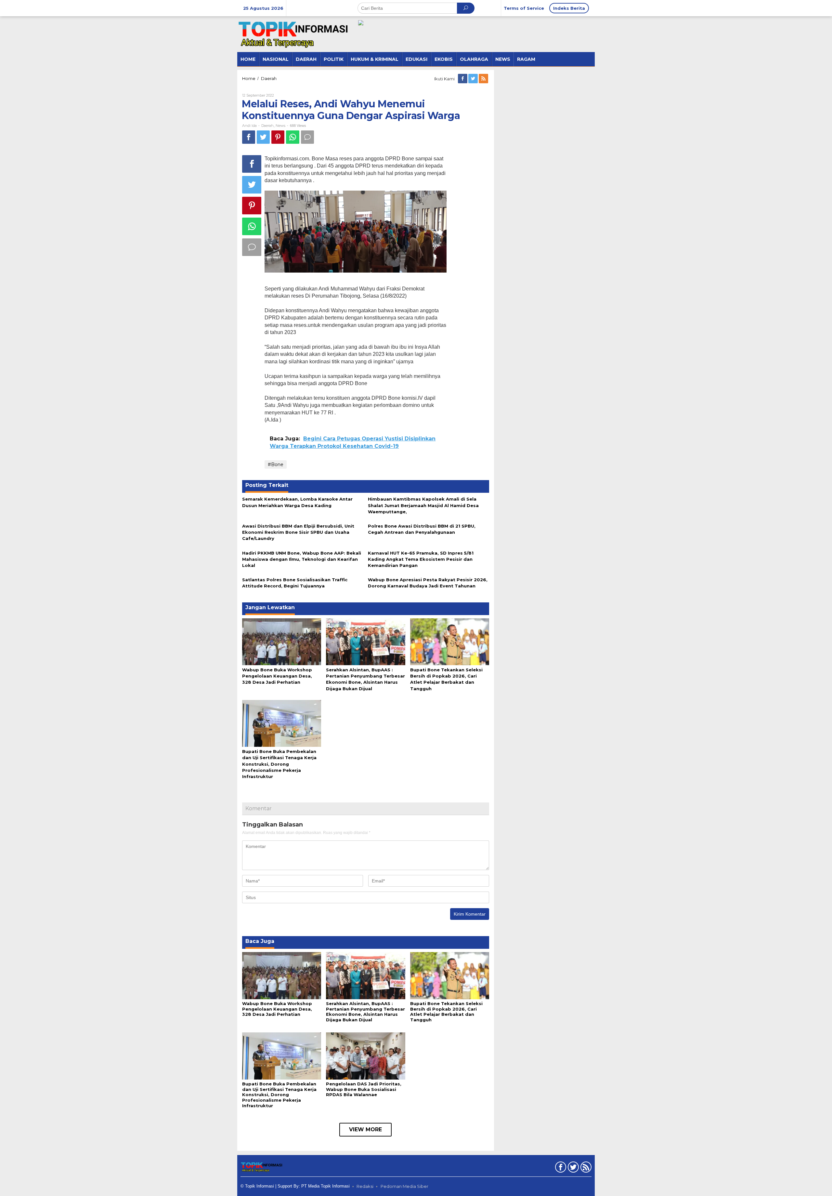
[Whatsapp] (292, 137)
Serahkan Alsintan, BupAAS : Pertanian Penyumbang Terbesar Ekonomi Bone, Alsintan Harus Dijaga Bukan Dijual (365, 1012)
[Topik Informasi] (294, 34)
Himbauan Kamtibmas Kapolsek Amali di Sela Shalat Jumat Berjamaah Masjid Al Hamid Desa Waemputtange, (423, 505)
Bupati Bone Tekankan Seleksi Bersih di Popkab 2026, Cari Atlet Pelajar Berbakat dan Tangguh (446, 1012)
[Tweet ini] (263, 137)
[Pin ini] (277, 137)
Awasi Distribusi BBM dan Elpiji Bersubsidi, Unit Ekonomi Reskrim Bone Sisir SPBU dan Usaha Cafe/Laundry (298, 532)
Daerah (267, 125)
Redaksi (365, 1186)
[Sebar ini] (248, 137)
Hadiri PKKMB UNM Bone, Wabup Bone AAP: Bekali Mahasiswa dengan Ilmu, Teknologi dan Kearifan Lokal (301, 559)
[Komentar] (307, 137)
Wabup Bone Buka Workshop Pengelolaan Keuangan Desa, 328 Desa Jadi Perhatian (277, 676)
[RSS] (484, 79)
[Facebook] (463, 79)
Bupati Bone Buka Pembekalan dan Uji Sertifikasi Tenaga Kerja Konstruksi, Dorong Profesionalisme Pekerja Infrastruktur (279, 764)
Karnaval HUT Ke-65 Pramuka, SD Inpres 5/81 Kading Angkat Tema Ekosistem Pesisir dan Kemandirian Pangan (421, 559)
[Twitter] (473, 79)
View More (365, 1129)
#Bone (275, 464)
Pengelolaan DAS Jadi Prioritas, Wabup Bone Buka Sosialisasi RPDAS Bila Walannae (363, 1089)
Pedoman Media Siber (404, 1186)
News (280, 125)
